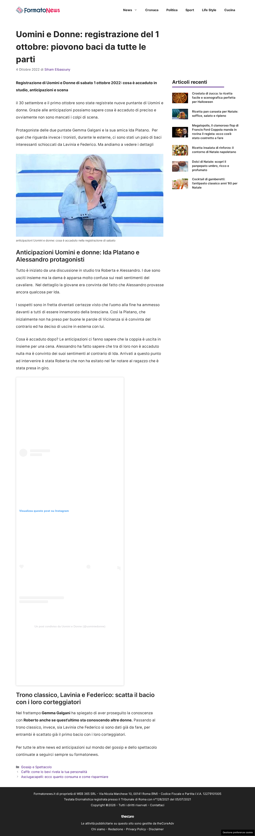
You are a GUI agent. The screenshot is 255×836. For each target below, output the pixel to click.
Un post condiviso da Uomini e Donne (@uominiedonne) (69, 626)
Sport (189, 10)
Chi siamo (98, 829)
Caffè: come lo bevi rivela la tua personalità (54, 772)
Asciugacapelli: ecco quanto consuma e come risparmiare (64, 777)
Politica (172, 10)
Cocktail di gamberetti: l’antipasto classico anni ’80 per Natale (214, 183)
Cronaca (151, 10)
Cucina (229, 10)
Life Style (209, 10)
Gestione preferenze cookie (238, 832)
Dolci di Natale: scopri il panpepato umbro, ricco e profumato (210, 166)
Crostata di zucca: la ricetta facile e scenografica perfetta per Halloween (213, 97)
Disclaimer (156, 829)
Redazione (115, 829)
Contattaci (157, 805)
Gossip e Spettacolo (36, 767)
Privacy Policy (136, 829)
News (127, 10)
